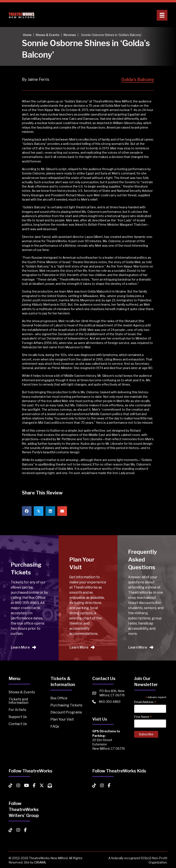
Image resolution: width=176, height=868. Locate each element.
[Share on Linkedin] (50, 511)
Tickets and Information (18, 701)
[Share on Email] (62, 511)
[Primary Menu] (162, 15)
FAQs (54, 726)
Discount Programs (66, 712)
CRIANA (40, 862)
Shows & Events (22, 692)
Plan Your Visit (62, 719)
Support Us (18, 717)
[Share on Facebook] (27, 511)
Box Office (58, 698)
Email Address (145, 702)
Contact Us (18, 724)
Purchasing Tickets (66, 705)
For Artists (17, 710)
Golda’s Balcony (137, 79)
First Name (143, 717)
